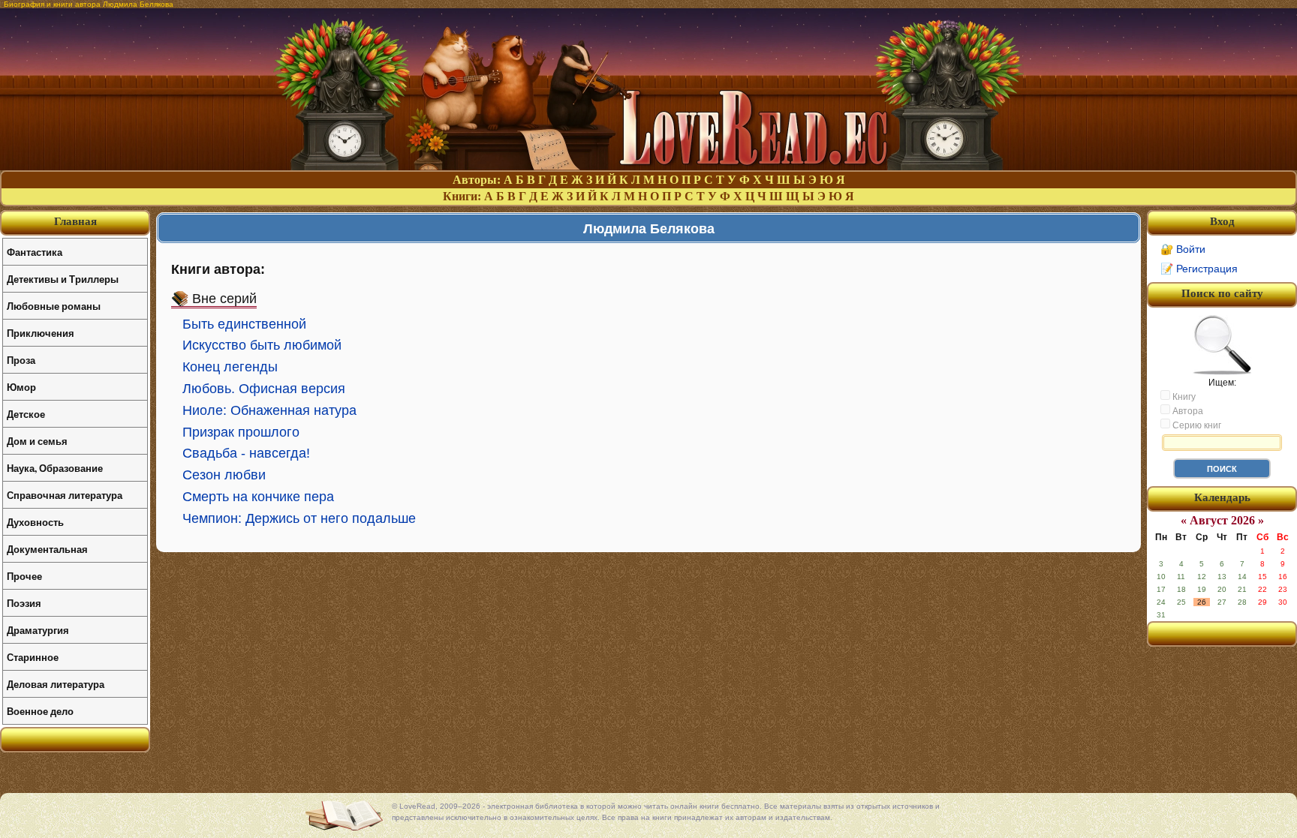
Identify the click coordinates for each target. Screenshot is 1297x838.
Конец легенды (230, 366)
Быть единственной (244, 324)
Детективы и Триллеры (63, 279)
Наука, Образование (55, 468)
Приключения (40, 333)
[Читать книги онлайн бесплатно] (648, 166)
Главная (75, 221)
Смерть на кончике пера (258, 496)
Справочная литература (64, 495)
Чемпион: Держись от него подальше (299, 518)
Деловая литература (55, 684)
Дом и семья (37, 441)
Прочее (24, 576)
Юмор (21, 387)
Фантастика (34, 252)
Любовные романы (54, 306)
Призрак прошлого (240, 432)
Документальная (47, 549)
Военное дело (40, 711)
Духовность (35, 522)
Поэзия (24, 603)
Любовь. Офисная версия (263, 388)
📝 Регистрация (1199, 269)
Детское (26, 414)
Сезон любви (224, 474)
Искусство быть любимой (262, 345)
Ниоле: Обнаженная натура (269, 410)
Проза (21, 360)
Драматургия (38, 630)
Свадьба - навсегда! (246, 453)
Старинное (33, 657)
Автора (1186, 411)
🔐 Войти (1182, 249)
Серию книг (1195, 425)
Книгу (1183, 397)
